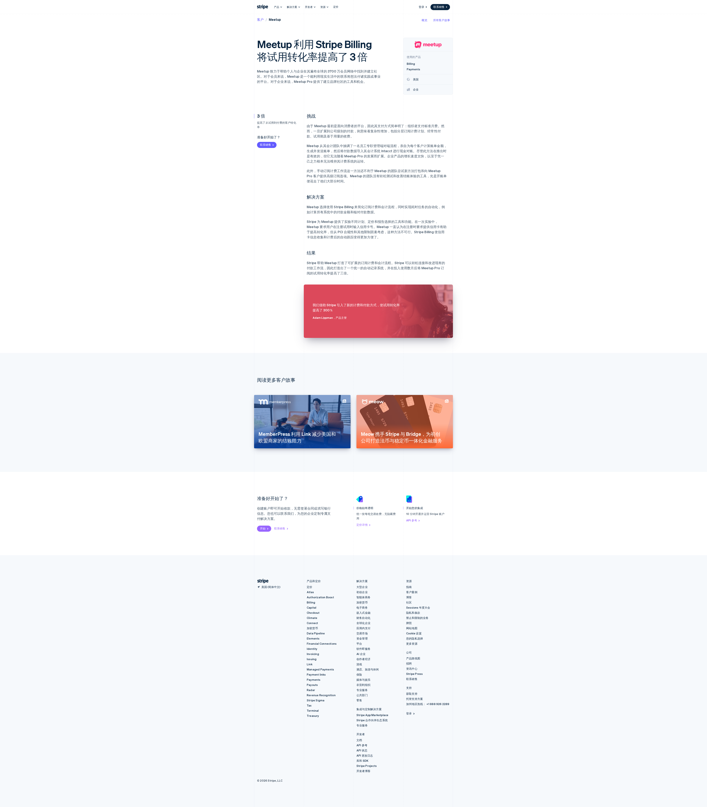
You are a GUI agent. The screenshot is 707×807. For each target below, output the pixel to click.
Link (309, 664)
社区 (409, 602)
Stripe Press (414, 674)
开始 (262, 528)
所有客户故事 (441, 20)
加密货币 (312, 628)
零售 (359, 700)
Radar (311, 690)
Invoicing (313, 654)
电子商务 (362, 607)
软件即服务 (363, 649)
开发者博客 (363, 771)
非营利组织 (363, 685)
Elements (313, 638)
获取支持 (411, 693)
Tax (309, 705)
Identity (312, 649)
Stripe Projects (366, 766)
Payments (314, 679)
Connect (312, 623)
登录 (421, 7)
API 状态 (361, 750)
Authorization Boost (320, 597)
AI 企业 (360, 654)
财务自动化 (363, 618)
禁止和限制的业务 (417, 618)
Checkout (313, 612)
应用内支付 (363, 628)
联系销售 (438, 7)
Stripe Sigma (315, 700)
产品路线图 (413, 658)
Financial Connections (322, 643)
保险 (359, 674)
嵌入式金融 (363, 612)
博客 (409, 597)
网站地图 (411, 628)
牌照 (409, 623)
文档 (359, 740)
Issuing (311, 659)
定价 (335, 6)
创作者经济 (363, 659)
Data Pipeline (316, 633)
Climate (312, 618)
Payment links (316, 674)
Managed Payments (320, 669)
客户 (260, 19)
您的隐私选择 (414, 638)
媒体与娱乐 (363, 679)
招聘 (409, 663)
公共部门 (362, 695)
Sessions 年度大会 (418, 607)
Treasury (313, 716)
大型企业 (362, 587)
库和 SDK (362, 760)
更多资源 (411, 643)
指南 (409, 587)
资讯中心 (411, 668)
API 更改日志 (364, 755)
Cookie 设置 (414, 633)
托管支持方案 (414, 699)
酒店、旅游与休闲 (367, 669)
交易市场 (362, 633)
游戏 (359, 664)
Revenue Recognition (321, 695)
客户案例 (411, 592)
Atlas (310, 592)
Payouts (312, 685)
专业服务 (362, 690)
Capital (311, 607)
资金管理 (362, 638)
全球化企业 (363, 623)
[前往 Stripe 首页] (261, 581)
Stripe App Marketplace (372, 715)
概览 (424, 20)
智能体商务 (363, 597)
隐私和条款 (413, 612)
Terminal (313, 710)
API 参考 (411, 520)
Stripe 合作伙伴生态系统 (372, 720)
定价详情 (362, 525)
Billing (311, 602)
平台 (359, 643)
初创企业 (362, 592)
